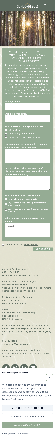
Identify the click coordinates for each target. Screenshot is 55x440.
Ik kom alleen (14, 130)
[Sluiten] (50, 377)
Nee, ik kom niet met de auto (22, 199)
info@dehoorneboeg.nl (15, 284)
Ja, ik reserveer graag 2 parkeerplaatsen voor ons (28, 210)
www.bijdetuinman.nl (14, 303)
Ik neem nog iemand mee (21, 133)
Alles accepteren (27, 424)
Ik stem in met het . (21, 244)
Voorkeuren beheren (27, 408)
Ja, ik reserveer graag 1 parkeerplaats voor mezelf (27, 204)
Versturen (43, 249)
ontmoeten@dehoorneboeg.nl (19, 291)
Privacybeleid (31, 244)
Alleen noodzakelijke (27, 416)
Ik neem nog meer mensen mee (24, 137)
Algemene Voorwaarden (15, 344)
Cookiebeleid (24, 433)
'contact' (19, 331)
